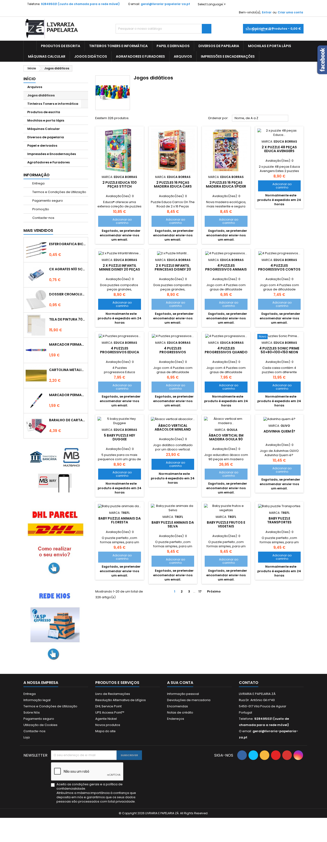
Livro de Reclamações (112, 694)
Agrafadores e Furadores (140, 56)
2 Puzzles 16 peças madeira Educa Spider (226, 184)
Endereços (175, 718)
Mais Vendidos (38, 230)
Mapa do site (105, 731)
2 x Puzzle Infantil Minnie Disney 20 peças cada (119, 269)
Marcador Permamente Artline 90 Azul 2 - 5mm (67, 344)
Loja (26, 737)
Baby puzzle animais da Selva (173, 524)
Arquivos (183, 56)
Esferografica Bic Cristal (67, 244)
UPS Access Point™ (109, 712)
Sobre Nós (31, 712)
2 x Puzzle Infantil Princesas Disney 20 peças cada (173, 269)
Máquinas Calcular (46, 56)
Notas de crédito (180, 712)
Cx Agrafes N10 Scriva (67, 269)
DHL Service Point (108, 706)
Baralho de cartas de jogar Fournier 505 (67, 420)
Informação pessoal (183, 694)
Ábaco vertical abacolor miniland (173, 427)
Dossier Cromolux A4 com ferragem (67, 294)
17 (200, 591)
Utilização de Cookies (40, 725)
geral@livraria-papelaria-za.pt (165, 4)
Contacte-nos (43, 218)
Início (29, 79)
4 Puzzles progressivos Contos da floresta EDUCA (279, 269)
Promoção (40, 209)
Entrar (266, 12)
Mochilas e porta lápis (269, 46)
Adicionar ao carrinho (116, 221)
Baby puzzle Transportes (279, 520)
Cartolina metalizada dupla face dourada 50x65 (67, 370)
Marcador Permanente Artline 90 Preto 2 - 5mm (67, 395)
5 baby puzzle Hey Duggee (119, 437)
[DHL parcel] (55, 541)
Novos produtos (107, 725)
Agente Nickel (106, 718)
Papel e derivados (173, 46)
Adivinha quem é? (279, 431)
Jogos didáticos (90, 56)
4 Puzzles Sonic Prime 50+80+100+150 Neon (279, 350)
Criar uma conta (290, 12)
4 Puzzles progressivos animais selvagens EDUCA (226, 269)
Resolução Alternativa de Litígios (120, 700)
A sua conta (180, 682)
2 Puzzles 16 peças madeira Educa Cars (173, 184)
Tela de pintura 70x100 (67, 319)
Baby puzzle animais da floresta (119, 520)
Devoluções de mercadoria (188, 700)
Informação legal (37, 700)
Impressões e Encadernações (228, 56)
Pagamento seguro (47, 200)
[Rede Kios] (55, 624)
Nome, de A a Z (260, 118)
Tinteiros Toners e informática (118, 46)
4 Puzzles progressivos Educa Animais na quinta (119, 352)
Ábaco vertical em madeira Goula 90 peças (226, 439)
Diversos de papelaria (218, 46)
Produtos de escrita (60, 46)
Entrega (38, 183)
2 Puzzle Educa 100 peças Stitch (119, 184)
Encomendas (177, 706)
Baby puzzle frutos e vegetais (226, 524)
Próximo (216, 591)
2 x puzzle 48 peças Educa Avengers (279, 149)
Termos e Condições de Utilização (59, 192)
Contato (248, 682)
